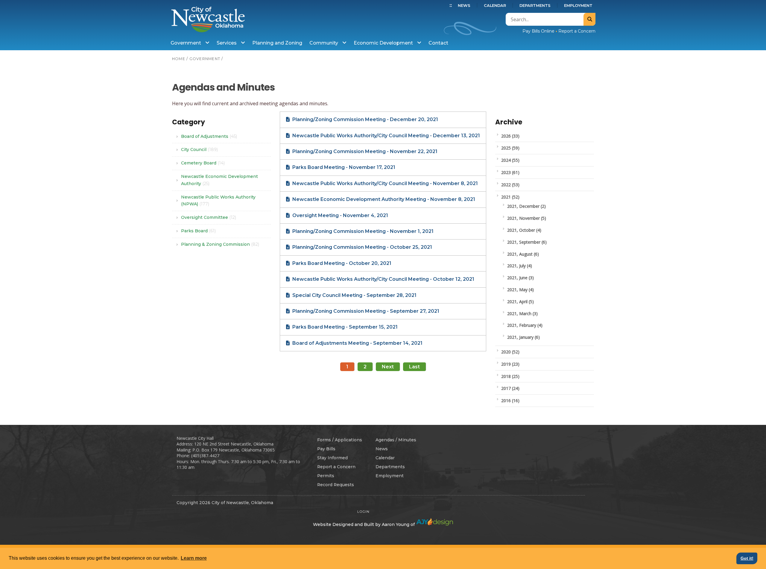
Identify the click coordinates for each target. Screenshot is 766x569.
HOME (178, 59)
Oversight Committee (208, 217)
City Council (199, 149)
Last (414, 367)
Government (186, 43)
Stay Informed (332, 457)
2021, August (523, 254)
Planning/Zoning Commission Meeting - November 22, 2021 (364, 151)
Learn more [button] (194, 558)
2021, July (519, 266)
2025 (510, 148)
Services (227, 43)
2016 (510, 400)
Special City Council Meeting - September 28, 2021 (354, 295)
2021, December (526, 206)
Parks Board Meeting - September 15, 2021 (344, 327)
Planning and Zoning (277, 43)
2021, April (520, 301)
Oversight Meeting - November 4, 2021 (339, 215)
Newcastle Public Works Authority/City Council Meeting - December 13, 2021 (385, 135)
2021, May (520, 289)
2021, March (522, 313)
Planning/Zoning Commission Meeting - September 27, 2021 (365, 311)
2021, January (523, 337)
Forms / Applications (339, 439)
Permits (325, 475)
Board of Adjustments (209, 136)
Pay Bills (326, 448)
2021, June (520, 277)
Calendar (495, 5)
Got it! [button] (747, 558)
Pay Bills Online (538, 31)
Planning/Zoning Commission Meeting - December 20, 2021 (364, 119)
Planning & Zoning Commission (220, 244)
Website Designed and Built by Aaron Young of (364, 524)
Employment (578, 5)
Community (324, 43)
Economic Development (384, 43)
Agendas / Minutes (396, 439)
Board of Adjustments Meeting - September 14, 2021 (356, 343)
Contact (438, 43)
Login (363, 511)
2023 (510, 172)
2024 (510, 160)
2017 (510, 388)
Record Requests (335, 484)
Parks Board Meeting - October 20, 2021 (341, 263)
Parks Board (198, 231)
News (464, 5)
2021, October (524, 230)
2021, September (527, 242)
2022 (510, 184)
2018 (510, 376)
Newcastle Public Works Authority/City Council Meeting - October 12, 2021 (382, 279)
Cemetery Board (203, 163)
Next (388, 367)
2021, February (524, 325)
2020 (510, 352)
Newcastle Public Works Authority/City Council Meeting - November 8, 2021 (384, 183)
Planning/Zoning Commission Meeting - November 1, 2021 (362, 231)
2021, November (526, 218)
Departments (535, 5)
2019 (510, 364)
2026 (510, 136)
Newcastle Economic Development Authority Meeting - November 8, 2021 (383, 199)
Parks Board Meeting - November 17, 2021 (343, 167)
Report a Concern (576, 31)
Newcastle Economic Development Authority (219, 180)
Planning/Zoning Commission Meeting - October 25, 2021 (361, 247)
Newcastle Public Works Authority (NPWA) (218, 200)
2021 (510, 197)
